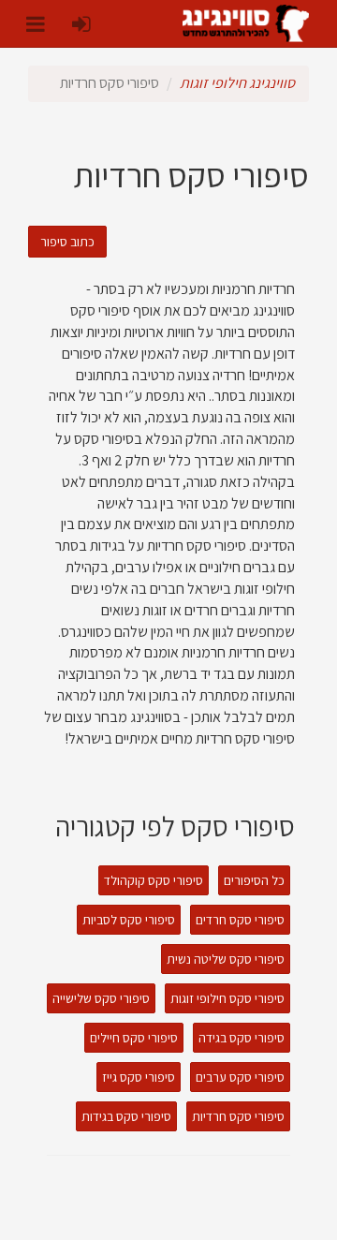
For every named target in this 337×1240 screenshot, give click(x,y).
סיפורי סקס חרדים (240, 919)
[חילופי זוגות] (245, 23)
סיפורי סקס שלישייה (101, 998)
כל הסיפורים (254, 880)
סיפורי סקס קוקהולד (153, 880)
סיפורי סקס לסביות (128, 919)
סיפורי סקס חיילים (134, 1037)
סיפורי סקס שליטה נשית (226, 959)
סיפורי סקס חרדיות (238, 1116)
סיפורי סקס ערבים (240, 1077)
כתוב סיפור (67, 241)
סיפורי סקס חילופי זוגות (227, 998)
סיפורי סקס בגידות (126, 1116)
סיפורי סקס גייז (138, 1077)
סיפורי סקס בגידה (241, 1037)
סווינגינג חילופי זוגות (237, 83)
